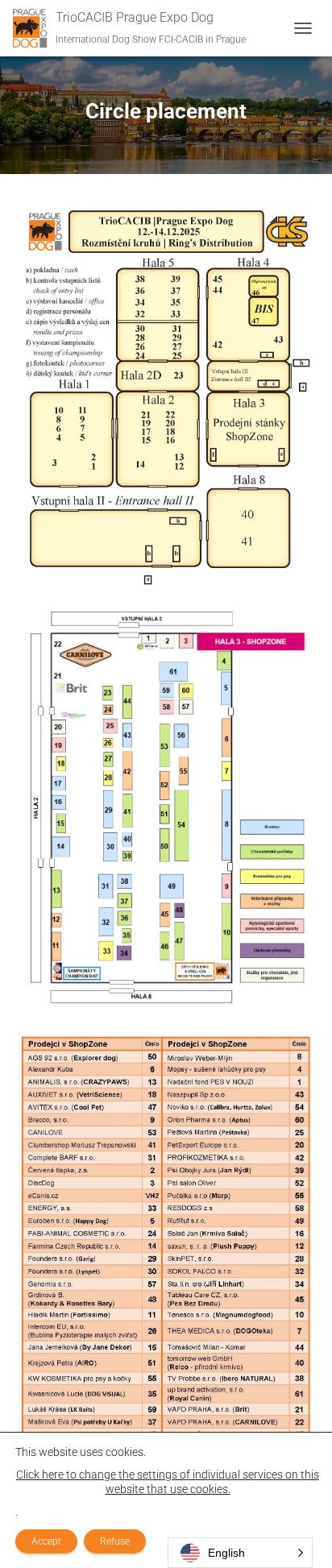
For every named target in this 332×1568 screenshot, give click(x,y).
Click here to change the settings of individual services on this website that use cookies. (167, 1481)
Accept (46, 1541)
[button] (240, 1552)
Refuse (115, 1541)
